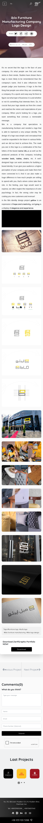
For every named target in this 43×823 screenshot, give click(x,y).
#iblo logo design (32, 632)
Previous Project (12, 669)
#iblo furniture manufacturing (15, 632)
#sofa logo (23, 629)
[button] (19, 783)
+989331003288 (16, 808)
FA (11, 4)
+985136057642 (29, 808)
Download (21, 649)
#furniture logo (12, 629)
